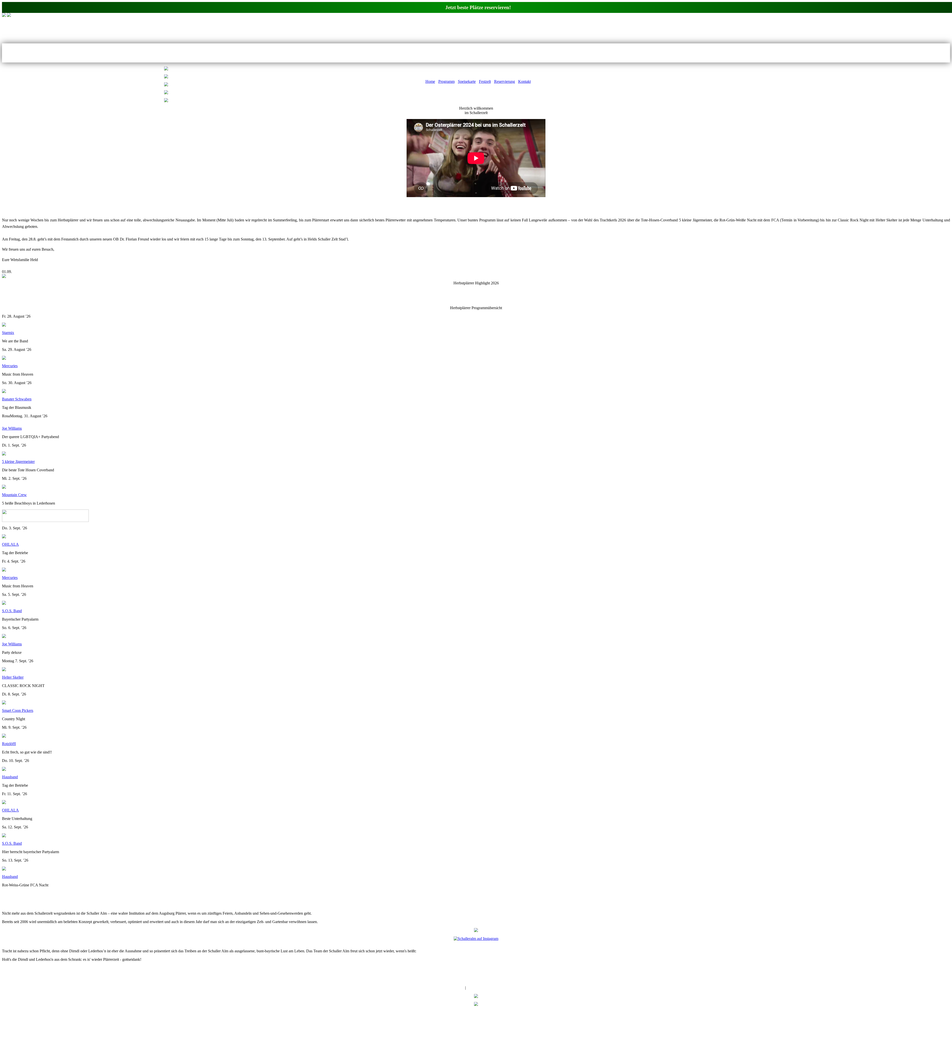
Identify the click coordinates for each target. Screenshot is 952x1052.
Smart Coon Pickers (17, 710)
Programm (446, 81)
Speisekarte (467, 81)
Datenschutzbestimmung (486, 988)
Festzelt (485, 81)
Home (430, 81)
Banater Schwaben (16, 399)
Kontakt (524, 81)
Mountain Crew (14, 495)
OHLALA (10, 544)
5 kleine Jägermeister (18, 461)
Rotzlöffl (9, 744)
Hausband (10, 777)
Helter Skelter (13, 677)
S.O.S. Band (12, 611)
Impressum (455, 988)
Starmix (8, 333)
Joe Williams (12, 428)
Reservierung (504, 81)
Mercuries (10, 366)
